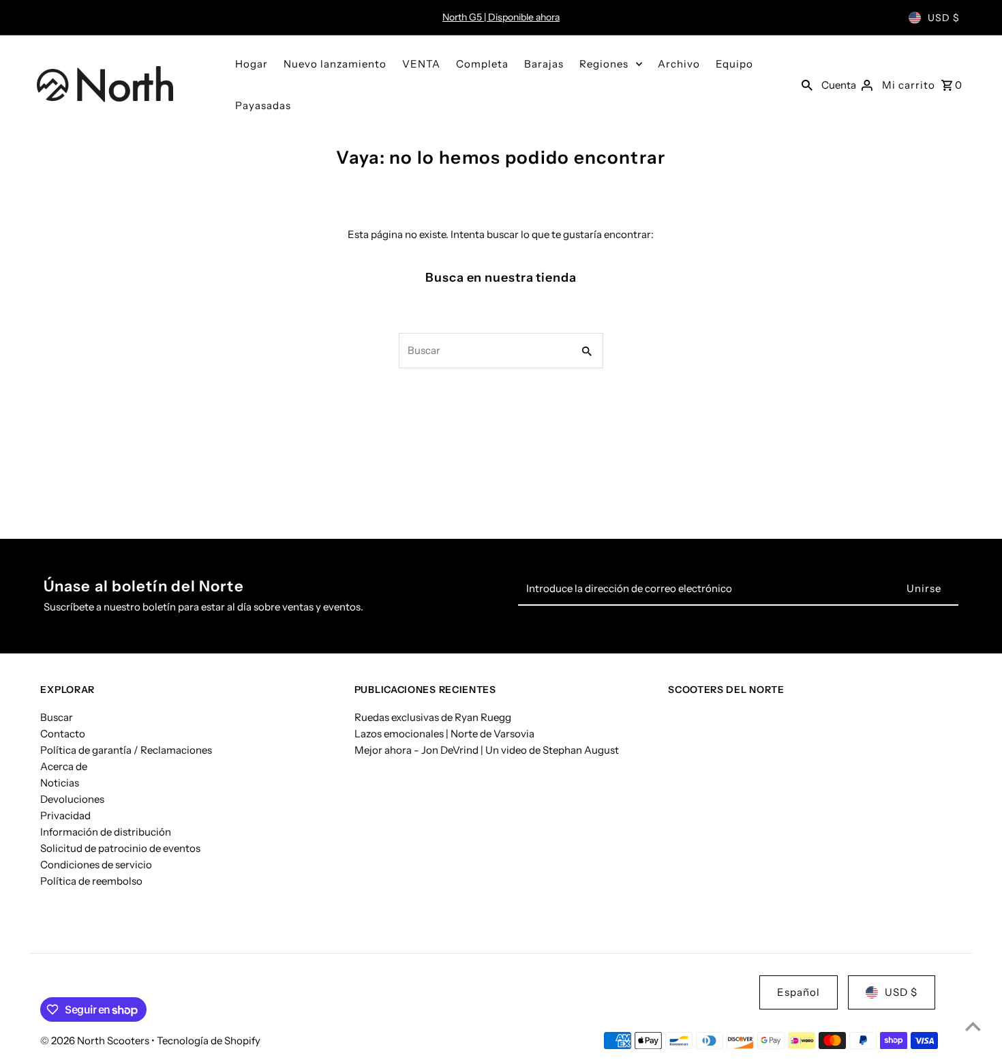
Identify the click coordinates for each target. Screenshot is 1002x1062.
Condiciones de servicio (96, 863)
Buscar (56, 716)
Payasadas (263, 105)
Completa (482, 63)
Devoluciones (72, 798)
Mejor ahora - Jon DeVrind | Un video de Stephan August (486, 749)
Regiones (603, 63)
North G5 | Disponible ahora (501, 17)
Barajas (544, 63)
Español (798, 992)
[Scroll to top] (973, 1026)
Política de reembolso (91, 880)
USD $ (944, 18)
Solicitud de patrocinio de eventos (120, 847)
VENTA (421, 63)
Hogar (251, 63)
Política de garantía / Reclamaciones (126, 749)
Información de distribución (105, 831)
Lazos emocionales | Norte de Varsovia (444, 732)
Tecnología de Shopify (208, 1040)
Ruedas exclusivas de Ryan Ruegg (432, 716)
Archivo (679, 63)
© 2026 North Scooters (95, 1040)
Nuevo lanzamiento (335, 63)
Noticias (59, 782)
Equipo (734, 63)
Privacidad (65, 814)
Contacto (62, 732)
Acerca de (63, 765)
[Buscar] (807, 84)
